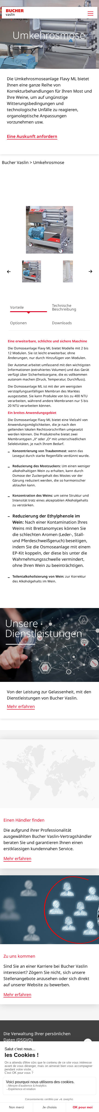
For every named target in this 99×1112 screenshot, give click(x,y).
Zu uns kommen (19, 956)
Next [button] (90, 271)
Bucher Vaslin (15, 162)
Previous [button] (8, 271)
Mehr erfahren (21, 706)
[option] (49, 230)
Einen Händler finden (23, 820)
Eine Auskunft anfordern (32, 136)
